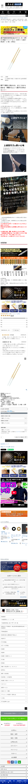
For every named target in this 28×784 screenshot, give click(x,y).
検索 (27, 16)
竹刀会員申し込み (5, 701)
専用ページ (18, 593)
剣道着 (2, 649)
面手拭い (3, 670)
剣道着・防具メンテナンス (7, 680)
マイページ (20, 13)
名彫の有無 (3, 427)
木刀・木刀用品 (5, 645)
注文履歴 (8, 13)
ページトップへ (26, 708)
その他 (2, 698)
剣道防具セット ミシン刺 (8, 619)
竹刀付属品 (3, 642)
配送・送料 (14, 734)
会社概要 (14, 757)
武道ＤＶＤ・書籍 (5, 691)
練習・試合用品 (5, 673)
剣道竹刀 (6, 17)
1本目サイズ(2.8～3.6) (6, 416)
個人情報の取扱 (4, 775)
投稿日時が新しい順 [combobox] (5, 330)
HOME (1, 17)
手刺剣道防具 (4, 631)
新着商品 (2, 13)
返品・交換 (14, 738)
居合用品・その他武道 (6, 677)
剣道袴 (2, 652)
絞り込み (17, 330)
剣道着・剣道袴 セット (6, 656)
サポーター (3, 684)
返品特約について (5, 444)
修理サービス (4, 687)
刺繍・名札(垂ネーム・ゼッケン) (9, 666)
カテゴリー (14, 746)
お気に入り (14, 13)
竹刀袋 (2, 659)
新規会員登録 (23, 597)
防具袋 (2, 663)
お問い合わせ (4, 769)
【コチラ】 (18, 431)
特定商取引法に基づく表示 (7, 772)
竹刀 (14, 780)
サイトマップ (4, 777)
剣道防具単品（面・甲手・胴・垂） (10, 623)
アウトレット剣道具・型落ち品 (8, 694)
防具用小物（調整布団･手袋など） (9, 635)
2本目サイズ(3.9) (5, 420)
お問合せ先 (14, 742)
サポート (14, 753)
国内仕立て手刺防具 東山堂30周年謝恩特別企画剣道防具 (12, 627)
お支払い (14, 730)
